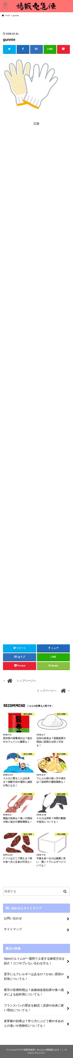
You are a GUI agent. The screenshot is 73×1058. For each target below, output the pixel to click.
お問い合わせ (13, 918)
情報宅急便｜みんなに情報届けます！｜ (43, 1050)
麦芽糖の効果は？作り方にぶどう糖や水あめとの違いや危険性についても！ (34, 1023)
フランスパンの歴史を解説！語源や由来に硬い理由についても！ (34, 1008)
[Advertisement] (36, 173)
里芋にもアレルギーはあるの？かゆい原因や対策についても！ (34, 976)
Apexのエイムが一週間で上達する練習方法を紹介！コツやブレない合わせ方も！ (34, 961)
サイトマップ (13, 929)
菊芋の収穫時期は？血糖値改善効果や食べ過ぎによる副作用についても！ (34, 992)
